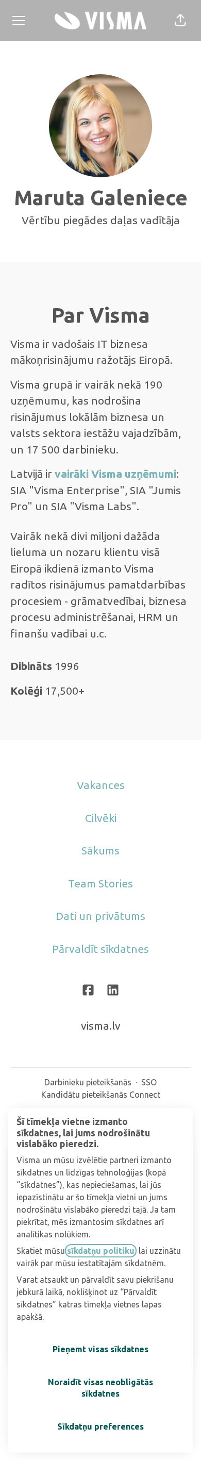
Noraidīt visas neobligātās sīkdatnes (100, 1388)
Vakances (101, 785)
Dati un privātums (100, 916)
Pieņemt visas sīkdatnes (100, 1349)
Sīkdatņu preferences (100, 1426)
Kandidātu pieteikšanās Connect (100, 1094)
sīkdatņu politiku (101, 1250)
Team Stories (100, 883)
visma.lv (101, 1025)
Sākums (100, 850)
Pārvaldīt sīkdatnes (100, 949)
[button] (180, 20)
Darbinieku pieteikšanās (87, 1082)
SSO (149, 1082)
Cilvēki (100, 818)
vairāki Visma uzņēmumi (115, 473)
